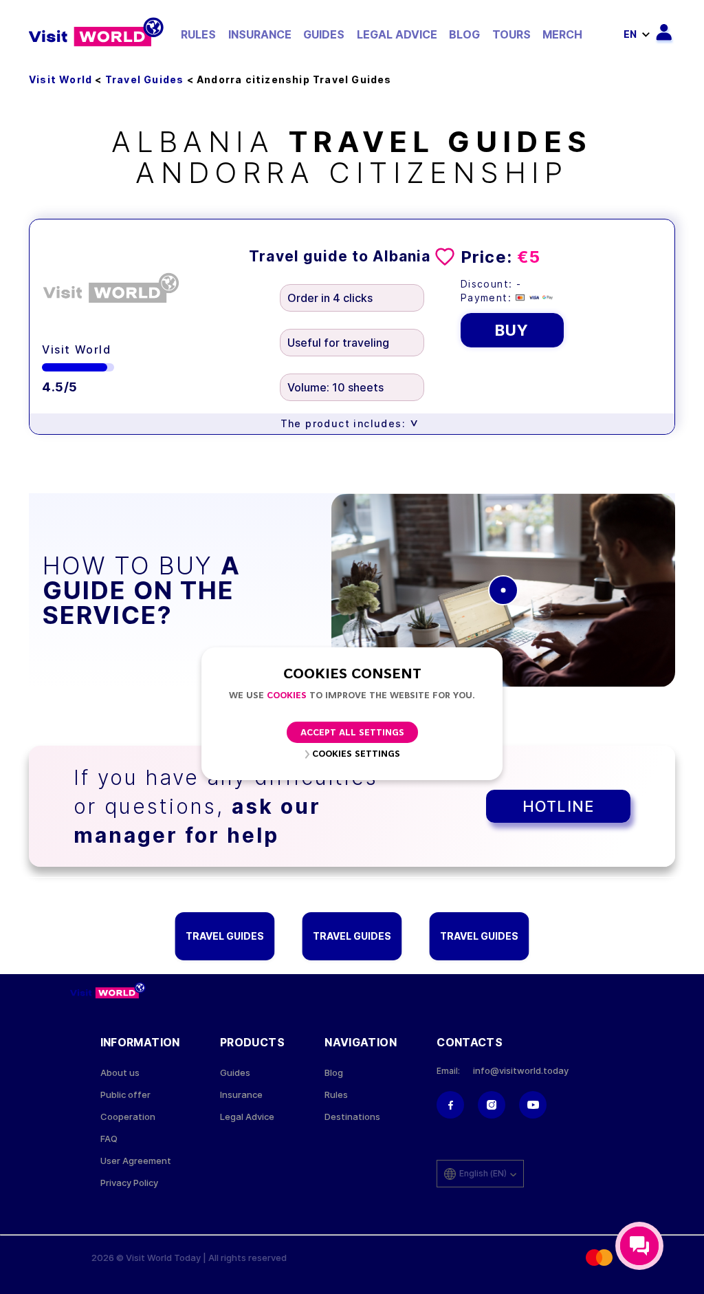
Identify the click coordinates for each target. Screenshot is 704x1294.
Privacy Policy (129, 1182)
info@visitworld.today (521, 1070)
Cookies (287, 695)
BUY (512, 330)
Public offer (125, 1094)
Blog (464, 34)
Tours (511, 34)
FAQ (109, 1138)
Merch (562, 34)
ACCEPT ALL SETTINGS (352, 733)
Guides (323, 34)
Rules (198, 34)
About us (120, 1072)
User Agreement (135, 1160)
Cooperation (127, 1116)
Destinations (352, 1116)
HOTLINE (558, 806)
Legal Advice (397, 34)
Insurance (260, 34)
